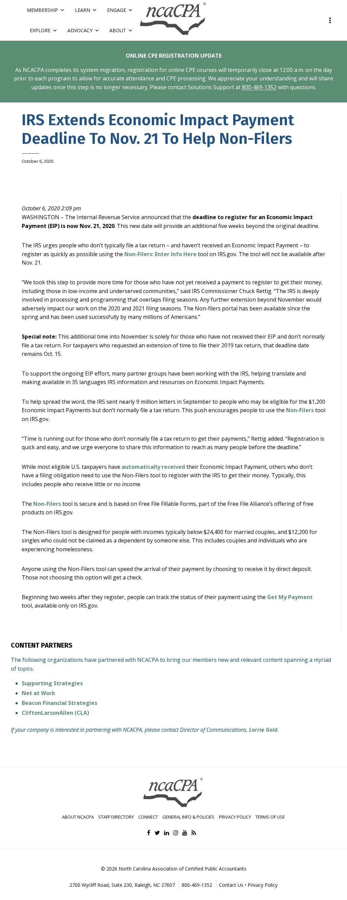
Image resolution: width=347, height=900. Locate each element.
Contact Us (231, 885)
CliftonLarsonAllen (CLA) (55, 712)
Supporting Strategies (52, 683)
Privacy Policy (235, 817)
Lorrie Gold (263, 729)
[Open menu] (330, 20)
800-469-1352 (259, 87)
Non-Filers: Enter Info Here (160, 254)
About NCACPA (78, 817)
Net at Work (38, 693)
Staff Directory (116, 817)
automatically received (153, 467)
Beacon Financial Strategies (59, 703)
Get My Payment (290, 597)
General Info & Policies (188, 817)
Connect (148, 817)
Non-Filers (300, 410)
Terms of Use (270, 817)
